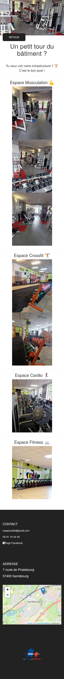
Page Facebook (14, 543)
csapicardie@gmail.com (16, 530)
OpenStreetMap (43, 623)
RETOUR (14, 37)
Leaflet (29, 623)
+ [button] (7, 589)
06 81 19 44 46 (11, 536)
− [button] (7, 595)
